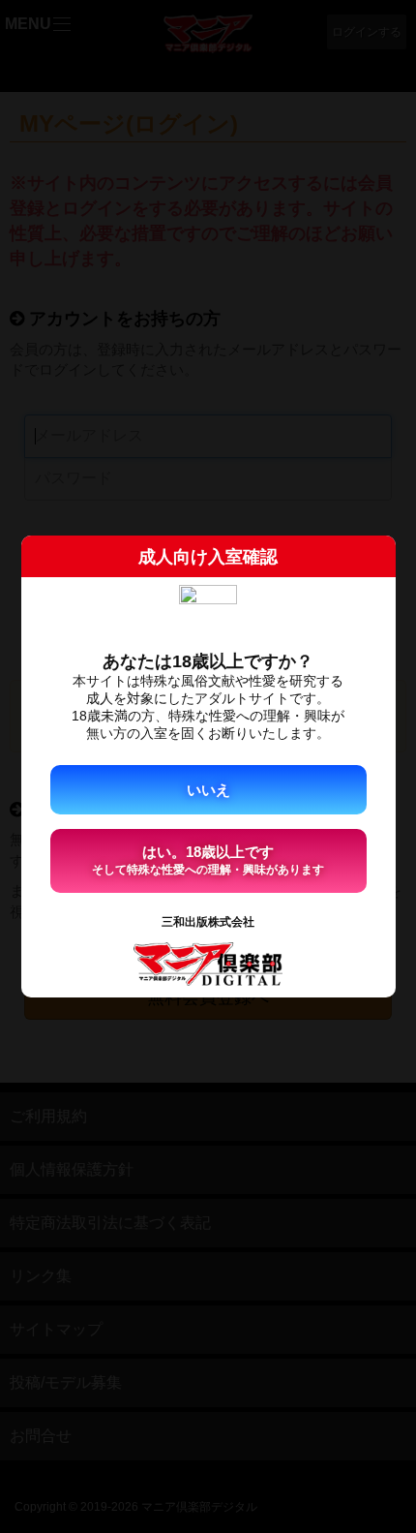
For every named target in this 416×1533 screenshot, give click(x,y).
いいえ (208, 790)
